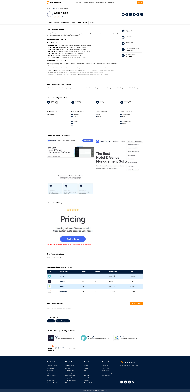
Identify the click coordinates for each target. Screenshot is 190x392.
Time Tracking (68, 373)
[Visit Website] (123, 14)
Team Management (69, 370)
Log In (140, 2)
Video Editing (50, 378)
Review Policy (105, 370)
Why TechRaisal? (106, 375)
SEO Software (68, 368)
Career (85, 370)
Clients (85, 22)
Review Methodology (107, 373)
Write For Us (87, 375)
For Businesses (100, 2)
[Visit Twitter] (134, 14)
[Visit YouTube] (141, 14)
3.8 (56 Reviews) (64, 17)
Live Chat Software (51, 375)
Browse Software (88, 2)
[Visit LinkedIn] (137, 14)
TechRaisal (55, 2)
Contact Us (86, 368)
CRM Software (50, 368)
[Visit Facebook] (126, 14)
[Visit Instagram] (130, 14)
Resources (111, 2)
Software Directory (55, 8)
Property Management (70, 375)
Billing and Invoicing (70, 382)
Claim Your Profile (88, 382)
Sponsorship (87, 380)
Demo (73, 22)
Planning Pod (62, 276)
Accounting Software (52, 365)
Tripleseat (62, 281)
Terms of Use (105, 365)
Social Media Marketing (52, 382)
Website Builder (51, 380)
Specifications (65, 22)
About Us (78, 2)
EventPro (61, 286)
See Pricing (129, 56)
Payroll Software (51, 373)
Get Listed (86, 378)
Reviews (92, 22)
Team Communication (70, 380)
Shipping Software (69, 378)
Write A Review (136, 303)
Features (56, 22)
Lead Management (69, 365)
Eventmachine (63, 291)
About (50, 22)
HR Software (50, 370)
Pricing (79, 22)
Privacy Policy (105, 368)
